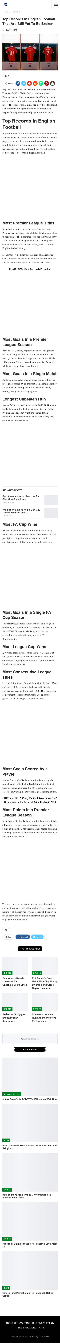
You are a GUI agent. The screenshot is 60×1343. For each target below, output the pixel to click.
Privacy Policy (45, 1323)
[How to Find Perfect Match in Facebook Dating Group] (30, 1270)
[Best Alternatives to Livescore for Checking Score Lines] (51, 500)
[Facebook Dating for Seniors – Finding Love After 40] (30, 1221)
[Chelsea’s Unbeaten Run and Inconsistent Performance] (45, 1002)
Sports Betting (12, 1094)
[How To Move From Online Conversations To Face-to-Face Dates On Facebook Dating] (30, 1172)
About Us (11, 1323)
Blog (6, 1140)
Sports (7, 972)
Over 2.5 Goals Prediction (37, 269)
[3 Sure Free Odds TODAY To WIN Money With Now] (30, 1077)
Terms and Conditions (30, 1327)
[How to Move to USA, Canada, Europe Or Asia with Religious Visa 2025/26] (30, 1123)
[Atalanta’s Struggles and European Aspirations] (15, 1002)
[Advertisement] (30, 187)
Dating (7, 1189)
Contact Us (26, 1323)
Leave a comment (31, 1038)
